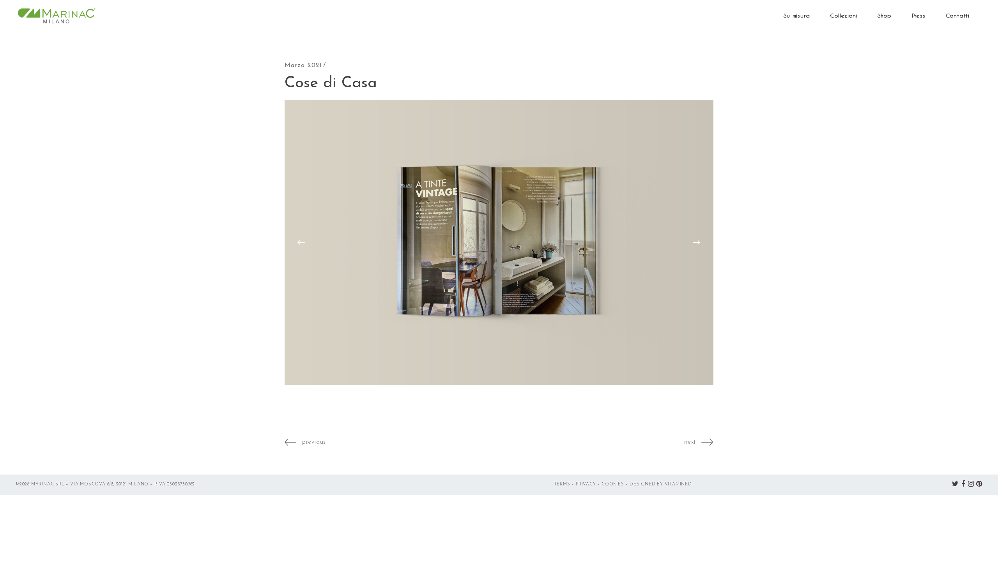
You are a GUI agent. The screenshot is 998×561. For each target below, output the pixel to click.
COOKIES (613, 484)
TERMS (562, 484)
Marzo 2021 (303, 65)
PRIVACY (586, 484)
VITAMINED (678, 484)
